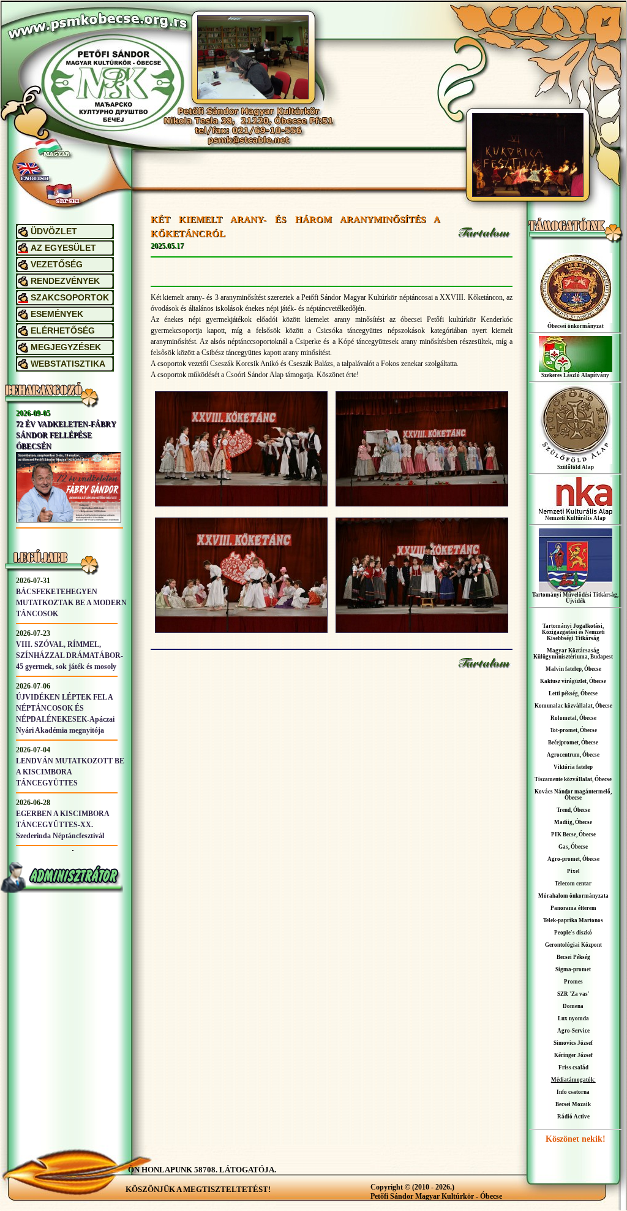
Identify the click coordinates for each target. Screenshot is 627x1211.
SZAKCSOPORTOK (70, 297)
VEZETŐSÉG (57, 264)
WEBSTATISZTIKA (68, 364)
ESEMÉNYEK (57, 314)
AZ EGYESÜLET (63, 248)
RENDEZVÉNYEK (65, 281)
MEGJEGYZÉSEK (66, 347)
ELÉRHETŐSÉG (63, 330)
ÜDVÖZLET (54, 231)
